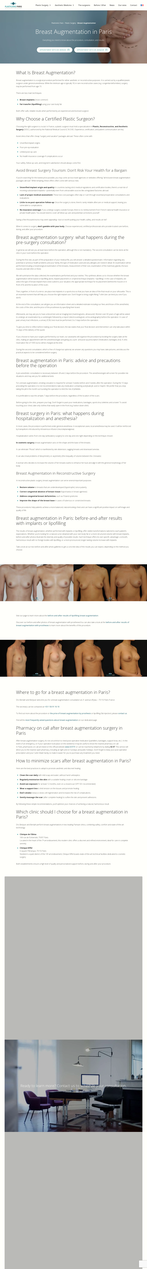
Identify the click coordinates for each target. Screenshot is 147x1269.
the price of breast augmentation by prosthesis (70, 713)
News (112, 5)
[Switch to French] (142, 5)
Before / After (100, 5)
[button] (3, 582)
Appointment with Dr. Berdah (53, 50)
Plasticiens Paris (57, 23)
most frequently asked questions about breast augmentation (51, 720)
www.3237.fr (70, 747)
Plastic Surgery (41, 5)
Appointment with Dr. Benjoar (90, 50)
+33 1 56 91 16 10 (52, 706)
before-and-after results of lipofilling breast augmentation (73, 615)
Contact (133, 5)
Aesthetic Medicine (63, 5)
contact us (122, 713)
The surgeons (84, 5)
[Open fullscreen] (143, 567)
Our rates (122, 5)
